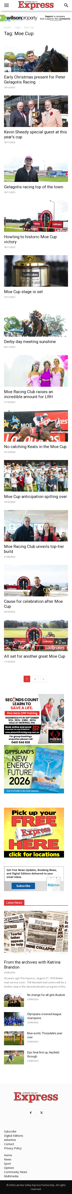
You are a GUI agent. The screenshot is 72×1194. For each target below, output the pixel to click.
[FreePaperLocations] (34, 856)
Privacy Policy (13, 1148)
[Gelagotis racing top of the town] (36, 166)
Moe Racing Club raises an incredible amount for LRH (28, 394)
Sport (7, 1163)
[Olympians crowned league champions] (14, 1019)
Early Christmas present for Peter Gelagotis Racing (34, 79)
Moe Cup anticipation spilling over (35, 496)
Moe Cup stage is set (23, 291)
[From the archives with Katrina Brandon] (36, 934)
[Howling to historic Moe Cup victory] (36, 216)
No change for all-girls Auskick (46, 995)
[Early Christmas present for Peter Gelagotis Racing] (36, 56)
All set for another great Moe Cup (34, 656)
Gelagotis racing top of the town (33, 186)
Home (7, 27)
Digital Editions (13, 1135)
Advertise (10, 1140)
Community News (15, 1172)
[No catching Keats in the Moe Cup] (36, 426)
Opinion (9, 1168)
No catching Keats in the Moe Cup (35, 446)
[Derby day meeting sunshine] (36, 321)
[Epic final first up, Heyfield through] (14, 1057)
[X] (41, 1113)
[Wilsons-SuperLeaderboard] (36, 18)
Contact (9, 1144)
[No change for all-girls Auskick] (14, 1000)
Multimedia (11, 1176)
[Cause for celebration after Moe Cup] (36, 580)
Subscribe (10, 1131)
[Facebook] (31, 1113)
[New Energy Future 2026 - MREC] (34, 794)
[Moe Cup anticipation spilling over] (36, 476)
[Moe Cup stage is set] (36, 271)
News (7, 1159)
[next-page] (43, 679)
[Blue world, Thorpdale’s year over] (14, 1038)
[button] (6, 5)
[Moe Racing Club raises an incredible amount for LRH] (36, 371)
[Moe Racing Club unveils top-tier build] (36, 525)
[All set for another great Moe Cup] (36, 635)
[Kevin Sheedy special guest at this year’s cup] (36, 111)
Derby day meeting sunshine (30, 341)
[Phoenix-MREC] (34, 743)
